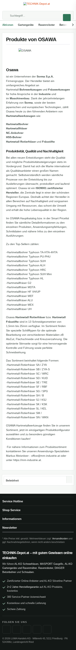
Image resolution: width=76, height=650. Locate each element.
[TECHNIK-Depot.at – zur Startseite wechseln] (38, 5)
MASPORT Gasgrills (51, 563)
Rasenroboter (45, 568)
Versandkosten (60, 538)
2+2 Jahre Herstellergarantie (23, 586)
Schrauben (28, 572)
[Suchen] (67, 17)
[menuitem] (6, 6)
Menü (6, 6)
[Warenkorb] (69, 6)
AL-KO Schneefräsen (26, 563)
